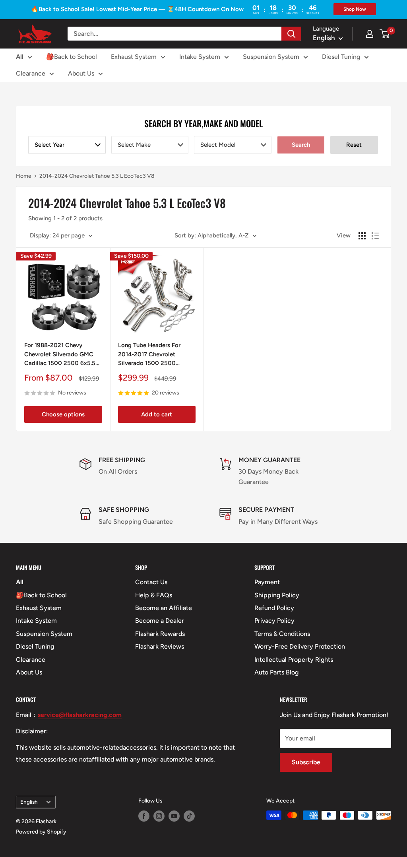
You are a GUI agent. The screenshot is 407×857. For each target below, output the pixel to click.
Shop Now (354, 9)
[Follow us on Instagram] (159, 816)
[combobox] (67, 145)
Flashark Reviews (159, 646)
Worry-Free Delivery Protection (299, 646)
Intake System (199, 56)
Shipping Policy (276, 595)
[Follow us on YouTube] (174, 816)
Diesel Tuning (341, 56)
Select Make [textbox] (134, 144)
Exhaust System (134, 56)
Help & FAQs (153, 595)
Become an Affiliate (163, 608)
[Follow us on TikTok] (189, 816)
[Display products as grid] (362, 235)
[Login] (369, 34)
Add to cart (156, 414)
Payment (267, 582)
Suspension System (271, 56)
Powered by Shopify (41, 831)
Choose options (63, 414)
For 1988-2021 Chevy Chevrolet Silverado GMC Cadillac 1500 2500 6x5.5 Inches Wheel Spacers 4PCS (62, 355)
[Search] (291, 34)
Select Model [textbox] (217, 144)
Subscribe (306, 762)
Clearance (30, 73)
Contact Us (151, 582)
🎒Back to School (71, 56)
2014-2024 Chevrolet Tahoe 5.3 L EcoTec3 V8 (97, 176)
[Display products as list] (375, 235)
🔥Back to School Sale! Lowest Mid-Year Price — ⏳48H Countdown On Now (137, 9)
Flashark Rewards (160, 633)
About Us (81, 73)
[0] (385, 33)
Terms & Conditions (282, 633)
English (29, 802)
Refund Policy (274, 608)
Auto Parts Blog (276, 672)
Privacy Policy (274, 620)
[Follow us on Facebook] (143, 816)
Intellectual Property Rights (293, 659)
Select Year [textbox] (49, 144)
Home (23, 176)
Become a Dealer (159, 620)
